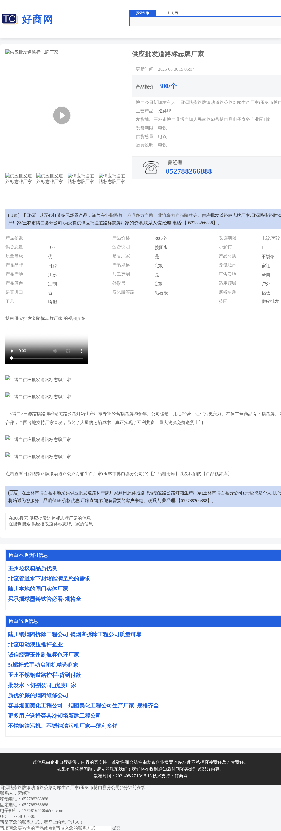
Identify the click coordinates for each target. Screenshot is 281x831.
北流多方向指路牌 (175, 215)
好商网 (38, 19)
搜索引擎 (142, 13)
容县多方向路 (140, 215)
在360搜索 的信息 (50, 518)
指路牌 (164, 111)
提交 (116, 828)
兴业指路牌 (112, 215)
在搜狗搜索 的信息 (51, 524)
